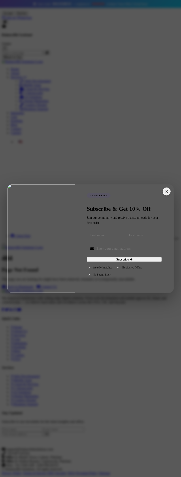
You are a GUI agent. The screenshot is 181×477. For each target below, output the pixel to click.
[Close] (167, 191)
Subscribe (123, 259)
